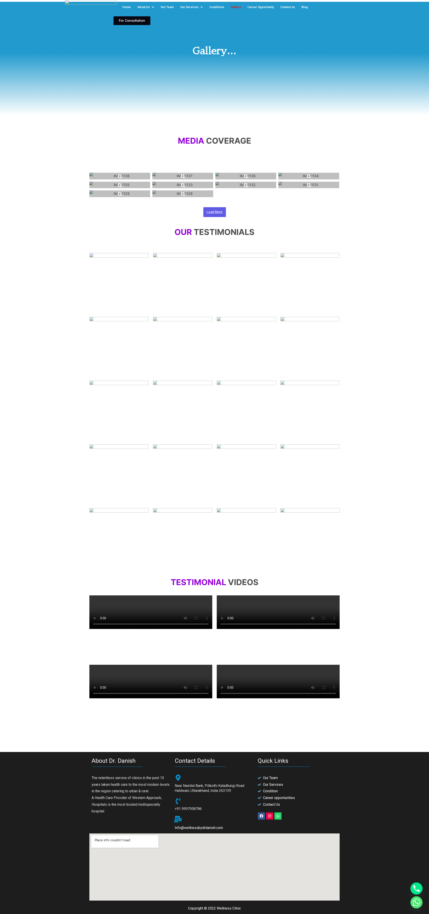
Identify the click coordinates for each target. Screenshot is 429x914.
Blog (304, 7)
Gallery (236, 7)
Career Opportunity (260, 7)
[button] (132, 20)
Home (126, 7)
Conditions (216, 7)
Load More (215, 212)
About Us (143, 7)
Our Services (189, 7)
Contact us (287, 7)
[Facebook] (261, 816)
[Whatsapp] (278, 816)
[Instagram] (269, 816)
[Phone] (416, 888)
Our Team (167, 7)
